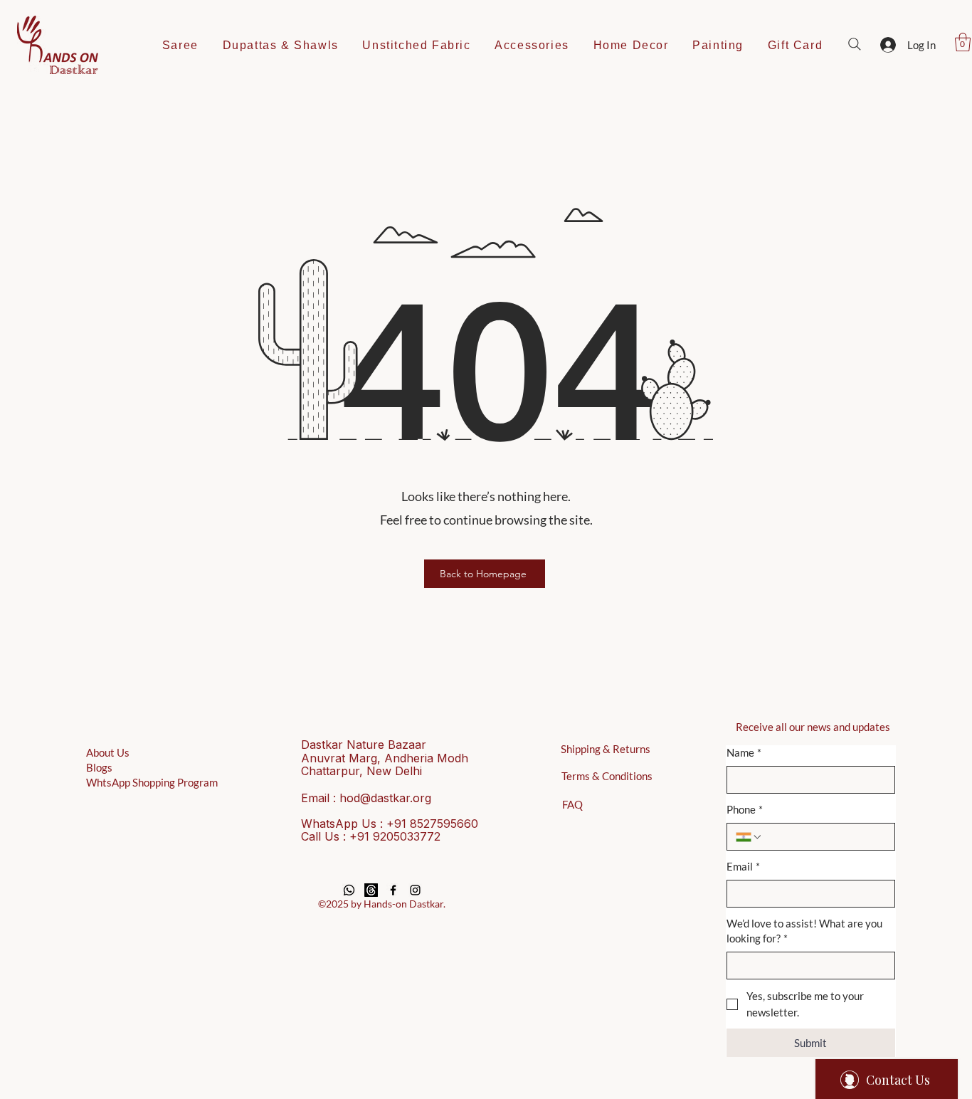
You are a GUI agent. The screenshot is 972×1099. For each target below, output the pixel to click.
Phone (745, 809)
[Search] (855, 44)
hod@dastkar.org (385, 798)
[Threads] (371, 890)
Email (743, 866)
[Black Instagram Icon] (415, 890)
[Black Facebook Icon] (393, 890)
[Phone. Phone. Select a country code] (749, 837)
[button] (963, 42)
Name (744, 752)
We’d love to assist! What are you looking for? (804, 931)
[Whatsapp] (349, 890)
